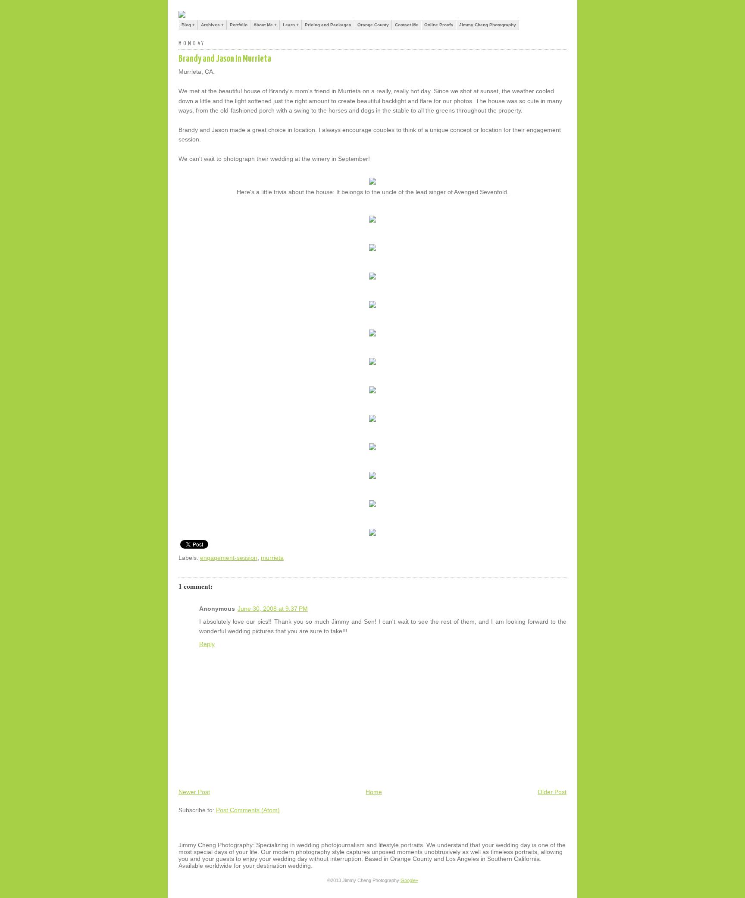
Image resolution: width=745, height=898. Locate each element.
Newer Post (194, 791)
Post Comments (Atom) (248, 810)
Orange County (373, 24)
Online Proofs (438, 24)
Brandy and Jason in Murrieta (224, 59)
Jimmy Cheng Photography (487, 24)
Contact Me (406, 24)
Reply (207, 644)
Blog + (188, 24)
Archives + (212, 24)
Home (374, 791)
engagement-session (228, 557)
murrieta (272, 557)
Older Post (552, 791)
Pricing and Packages (328, 24)
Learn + (291, 24)
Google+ (409, 880)
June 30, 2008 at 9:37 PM (273, 608)
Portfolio (238, 24)
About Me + (265, 24)
